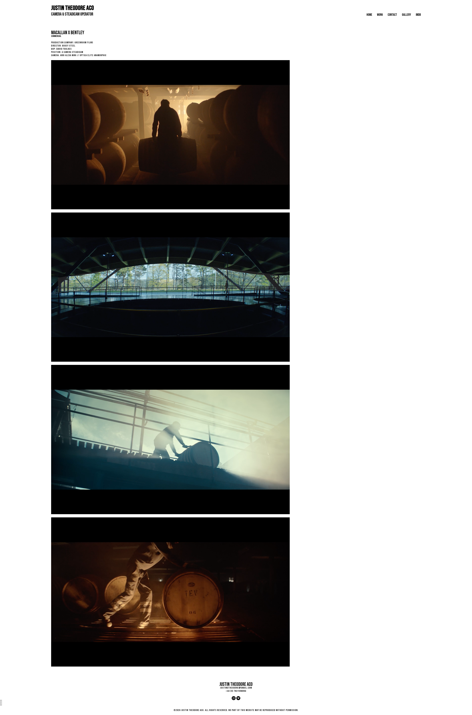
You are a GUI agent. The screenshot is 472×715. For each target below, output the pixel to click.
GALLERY (406, 15)
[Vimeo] (238, 698)
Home (369, 15)
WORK (380, 15)
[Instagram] (234, 698)
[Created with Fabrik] (1, 703)
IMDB (418, 15)
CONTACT (392, 15)
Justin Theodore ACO (236, 684)
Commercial (56, 36)
